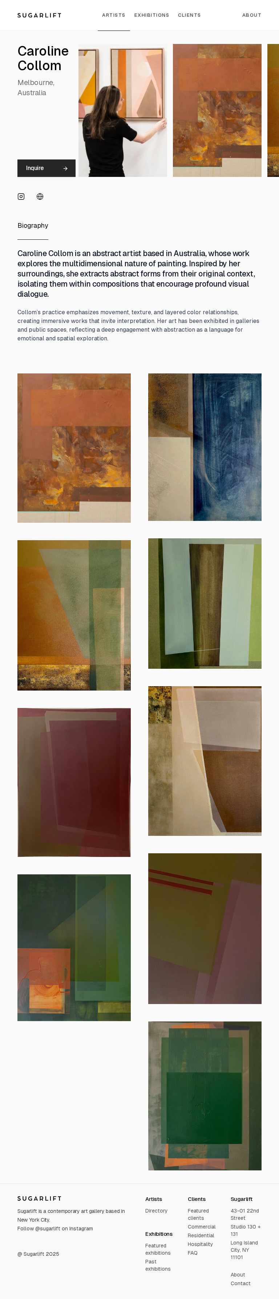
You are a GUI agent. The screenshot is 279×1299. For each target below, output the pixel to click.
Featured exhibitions (158, 1249)
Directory (156, 1211)
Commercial (202, 1227)
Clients (189, 15)
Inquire (35, 168)
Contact (241, 1283)
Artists (114, 15)
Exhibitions (152, 15)
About (238, 1275)
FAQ (193, 1253)
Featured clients (198, 1214)
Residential (201, 1235)
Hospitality (200, 1244)
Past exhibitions (158, 1265)
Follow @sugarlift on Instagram (55, 1228)
